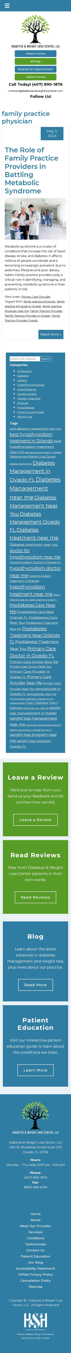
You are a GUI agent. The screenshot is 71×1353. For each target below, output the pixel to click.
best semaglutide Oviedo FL (38, 452)
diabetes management (21, 464)
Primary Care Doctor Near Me (34, 662)
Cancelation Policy (35, 1280)
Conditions (35, 1238)
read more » (51, 334)
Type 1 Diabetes (37, 703)
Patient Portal (35, 77)
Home (35, 1214)
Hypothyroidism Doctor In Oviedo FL (35, 562)
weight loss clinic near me (35, 708)
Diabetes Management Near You (34, 505)
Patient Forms (35, 53)
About (35, 1220)
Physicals (22, 402)
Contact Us (35, 1250)
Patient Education (35, 1024)
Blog (35, 936)
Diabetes (23, 375)
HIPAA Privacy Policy (35, 1274)
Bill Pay (35, 61)
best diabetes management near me (35, 428)
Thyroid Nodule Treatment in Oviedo (28, 699)
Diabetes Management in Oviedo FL (32, 471)
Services (36, 1232)
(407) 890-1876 (47, 84)
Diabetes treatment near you (34, 544)
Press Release (25, 407)
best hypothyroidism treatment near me (35, 446)
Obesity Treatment (29, 398)
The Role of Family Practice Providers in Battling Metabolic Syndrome (31, 170)
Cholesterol (24, 371)
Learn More (35, 1070)
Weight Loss (24, 416)
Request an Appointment (35, 69)
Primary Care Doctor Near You (30, 666)
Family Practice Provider (46, 311)
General (22, 380)
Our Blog (35, 1262)
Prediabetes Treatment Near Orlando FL (35, 635)
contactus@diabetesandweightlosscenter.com (35, 90)
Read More (35, 985)
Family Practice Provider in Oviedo (27, 315)
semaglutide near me (41, 694)
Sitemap (35, 1287)
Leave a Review (36, 777)
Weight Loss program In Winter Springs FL (31, 730)
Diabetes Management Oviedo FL (35, 521)
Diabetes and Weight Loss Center (33, 456)
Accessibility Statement (35, 1268)
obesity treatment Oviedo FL (43, 600)
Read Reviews (35, 855)
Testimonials (35, 1244)
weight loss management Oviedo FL (43, 725)
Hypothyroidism (27, 393)
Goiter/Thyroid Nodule (30, 384)
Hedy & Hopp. (42, 1338)
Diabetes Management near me (35, 488)
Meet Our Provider (35, 1226)
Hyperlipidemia (26, 389)
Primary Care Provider (35, 297)
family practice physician (39, 301)
